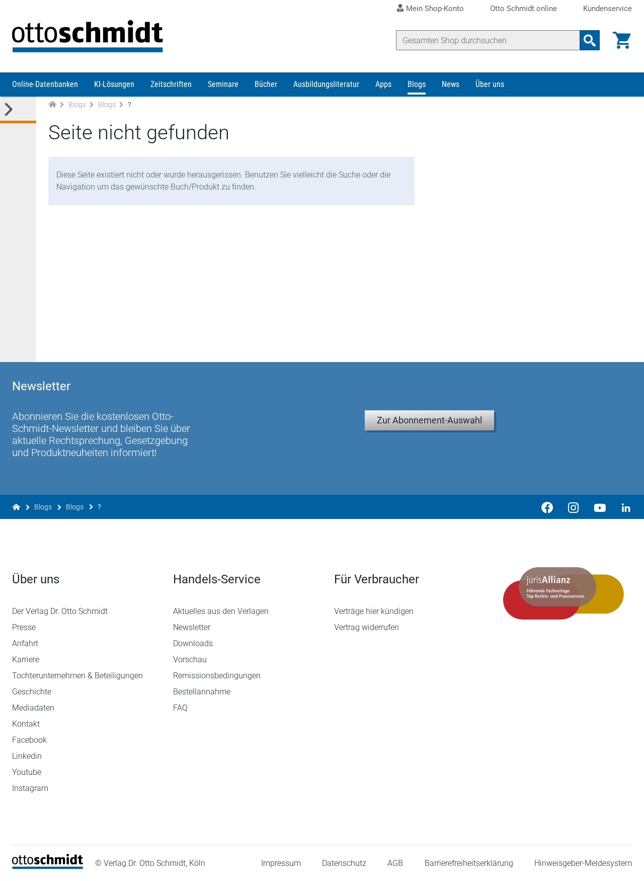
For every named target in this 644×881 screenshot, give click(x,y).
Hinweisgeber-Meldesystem (583, 863)
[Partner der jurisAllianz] (563, 593)
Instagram (30, 788)
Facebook (29, 740)
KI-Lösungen (114, 84)
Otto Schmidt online (523, 9)
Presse (24, 627)
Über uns (489, 84)
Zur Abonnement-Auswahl (429, 420)
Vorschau (190, 659)
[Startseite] (47, 866)
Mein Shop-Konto (435, 8)
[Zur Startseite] (52, 105)
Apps (383, 84)
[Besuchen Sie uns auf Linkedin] (623, 507)
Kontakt (26, 724)
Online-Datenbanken (45, 84)
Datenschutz (344, 863)
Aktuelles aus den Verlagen (221, 611)
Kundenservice (607, 9)
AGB (395, 863)
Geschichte (31, 691)
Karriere (25, 659)
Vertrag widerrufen (366, 627)
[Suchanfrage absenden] (590, 40)
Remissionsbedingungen (217, 675)
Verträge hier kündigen (374, 611)
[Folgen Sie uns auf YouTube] (600, 507)
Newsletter (191, 627)
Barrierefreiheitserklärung (469, 863)
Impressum (281, 863)
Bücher (266, 84)
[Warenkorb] (622, 40)
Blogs (417, 84)
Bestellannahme (201, 691)
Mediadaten (33, 708)
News (450, 84)
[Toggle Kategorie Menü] (18, 110)
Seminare (223, 84)
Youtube (26, 772)
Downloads (193, 643)
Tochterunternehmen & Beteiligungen (77, 675)
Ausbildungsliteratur (326, 84)
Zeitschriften (171, 84)
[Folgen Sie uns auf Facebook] (547, 507)
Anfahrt (25, 643)
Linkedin (27, 756)
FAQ (180, 708)
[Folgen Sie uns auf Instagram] (573, 507)
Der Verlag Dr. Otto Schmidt (60, 611)
